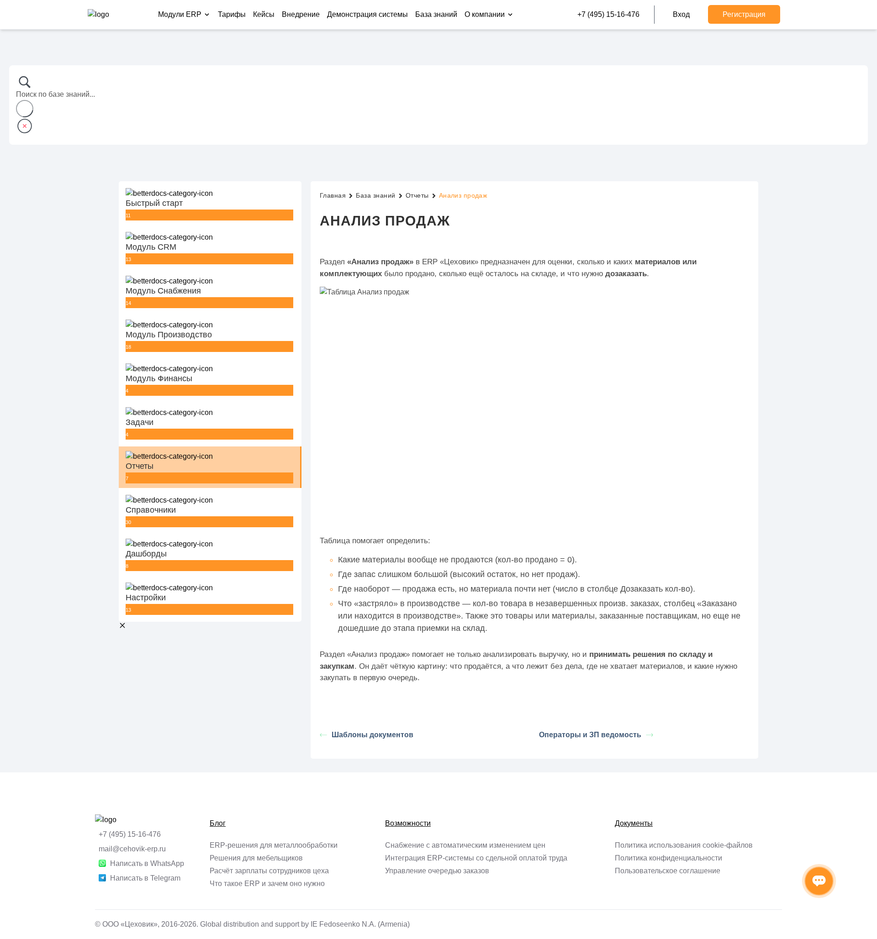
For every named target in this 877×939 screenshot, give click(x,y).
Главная (333, 195)
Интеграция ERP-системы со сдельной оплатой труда (476, 858)
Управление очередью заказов (437, 871)
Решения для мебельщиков (256, 858)
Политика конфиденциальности (668, 858)
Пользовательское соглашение (667, 871)
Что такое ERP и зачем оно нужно (267, 883)
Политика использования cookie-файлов (684, 845)
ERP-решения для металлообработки (274, 845)
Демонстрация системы (367, 14)
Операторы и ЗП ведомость (590, 735)
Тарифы (232, 14)
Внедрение (301, 14)
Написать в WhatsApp (147, 863)
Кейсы (264, 14)
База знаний (436, 14)
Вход (681, 14)
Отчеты (417, 195)
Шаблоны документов (372, 735)
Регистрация (744, 14)
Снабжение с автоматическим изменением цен (465, 845)
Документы (634, 823)
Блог (218, 823)
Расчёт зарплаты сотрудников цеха (269, 871)
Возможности (408, 823)
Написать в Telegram (145, 878)
